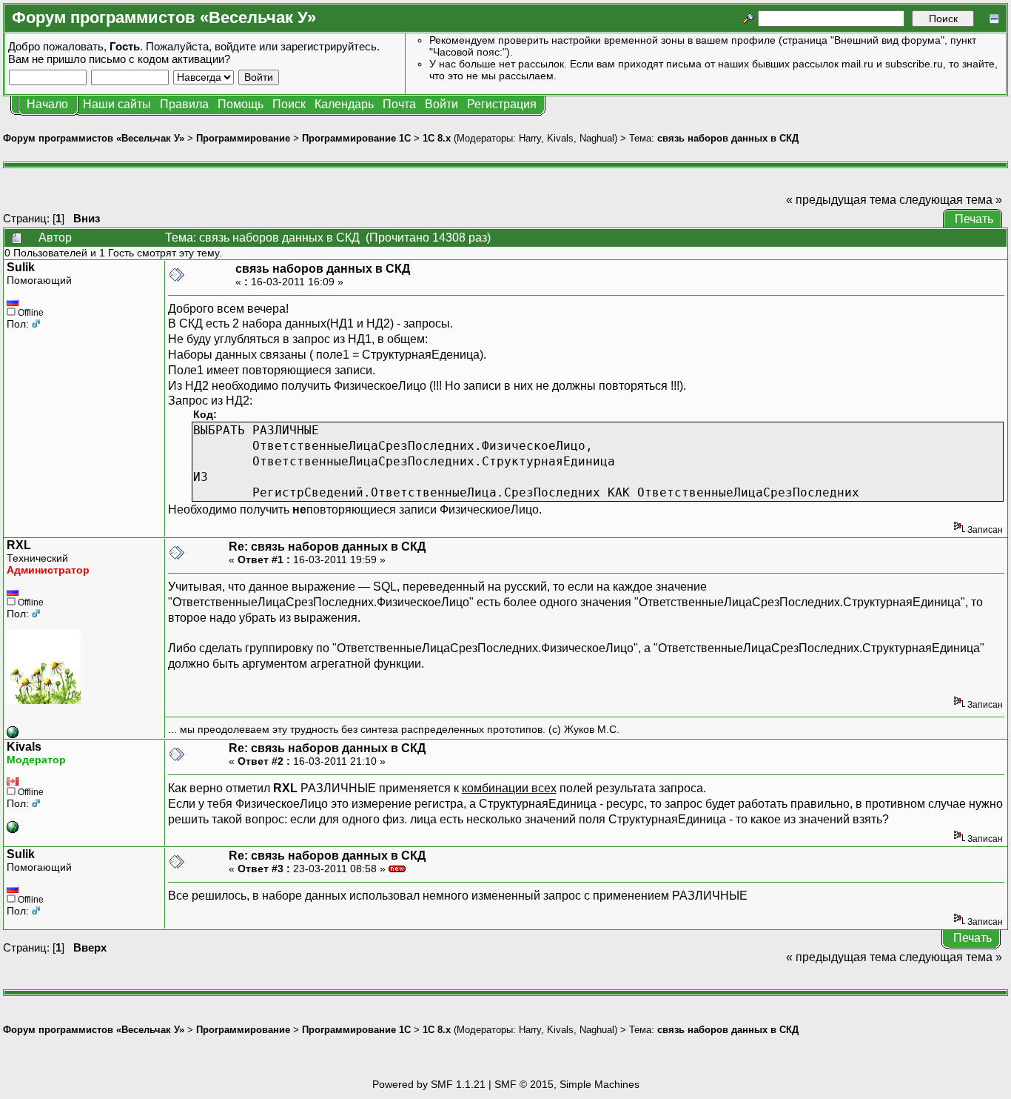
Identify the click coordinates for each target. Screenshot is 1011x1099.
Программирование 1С (356, 138)
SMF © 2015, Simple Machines (566, 1084)
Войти (441, 104)
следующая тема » (950, 199)
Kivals (560, 138)
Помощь (240, 104)
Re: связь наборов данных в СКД (327, 546)
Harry (530, 138)
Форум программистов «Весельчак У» (93, 138)
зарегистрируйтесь (329, 46)
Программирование (243, 138)
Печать (974, 219)
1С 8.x (437, 138)
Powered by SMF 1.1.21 (429, 1084)
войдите (235, 46)
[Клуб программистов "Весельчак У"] (13, 734)
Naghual (597, 138)
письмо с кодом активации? (159, 59)
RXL (19, 545)
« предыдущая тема (841, 199)
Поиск (289, 104)
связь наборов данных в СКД (728, 138)
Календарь (344, 104)
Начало (47, 104)
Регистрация (502, 104)
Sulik (21, 267)
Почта (399, 104)
